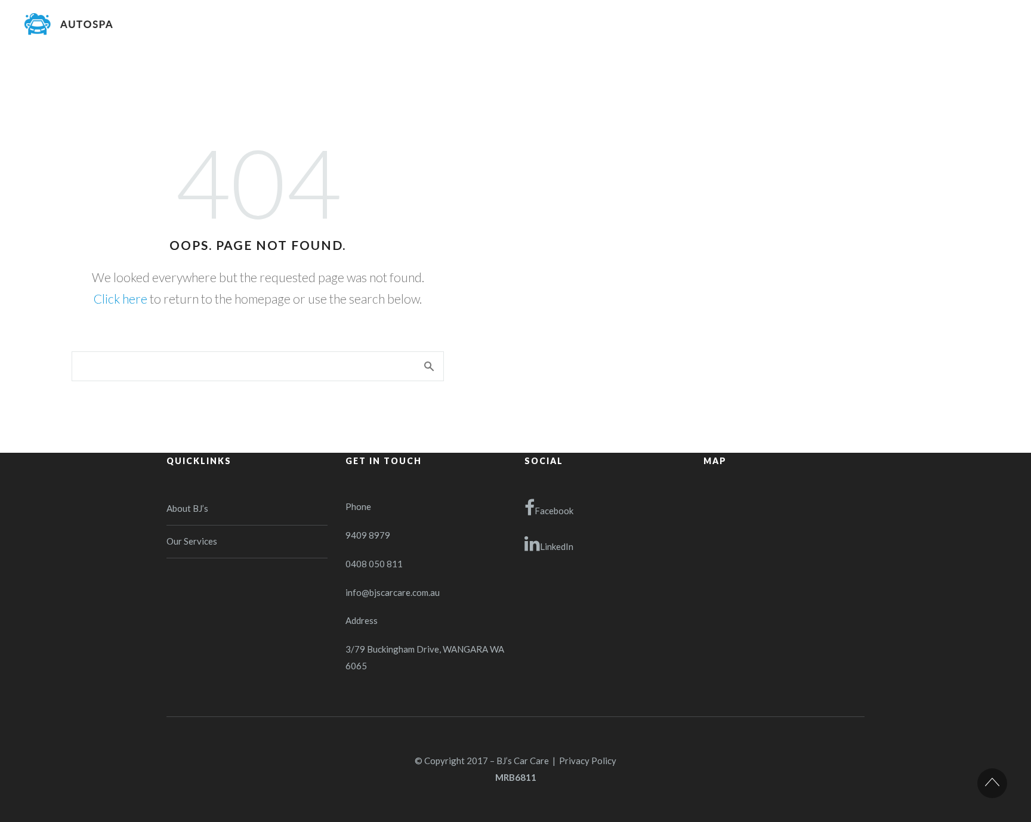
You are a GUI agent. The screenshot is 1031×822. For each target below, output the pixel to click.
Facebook (554, 510)
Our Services (191, 541)
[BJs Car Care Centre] (68, 24)
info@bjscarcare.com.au (392, 592)
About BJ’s (187, 508)
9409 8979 (367, 535)
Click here (120, 298)
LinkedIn (556, 546)
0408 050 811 (374, 563)
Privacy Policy (587, 760)
